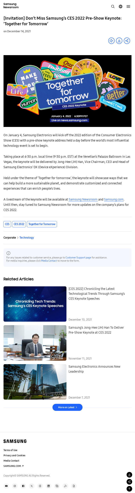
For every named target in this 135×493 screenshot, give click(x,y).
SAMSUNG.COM (12, 466)
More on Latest (66, 407)
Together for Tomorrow (41, 224)
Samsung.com (114, 199)
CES (7, 224)
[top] (129, 489)
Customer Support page (78, 257)
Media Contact (49, 260)
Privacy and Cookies (14, 455)
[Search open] (113, 6)
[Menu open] (128, 6)
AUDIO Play (111, 41)
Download (119, 41)
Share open (127, 41)
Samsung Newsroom (83, 199)
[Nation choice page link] (120, 6)
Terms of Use (10, 450)
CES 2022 (19, 224)
